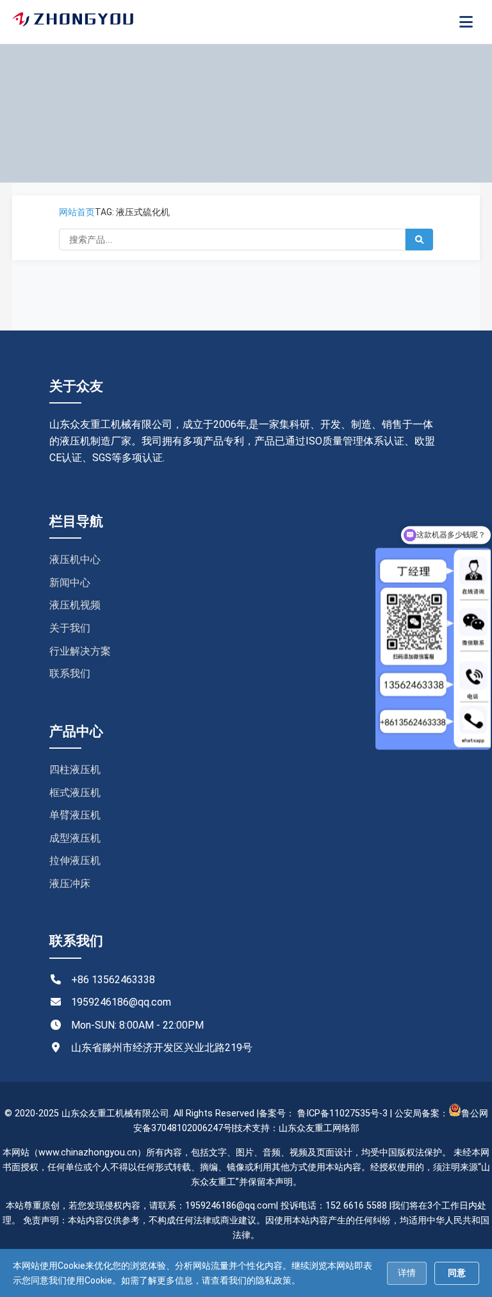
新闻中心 (69, 582)
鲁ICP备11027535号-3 (342, 1113)
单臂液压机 (75, 815)
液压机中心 (75, 559)
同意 (457, 1273)
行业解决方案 (80, 651)
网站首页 (77, 212)
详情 (407, 1273)
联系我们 (69, 673)
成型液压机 (75, 838)
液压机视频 (75, 605)
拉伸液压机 (75, 860)
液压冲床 (69, 883)
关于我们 (69, 628)
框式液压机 (75, 793)
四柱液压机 (75, 769)
